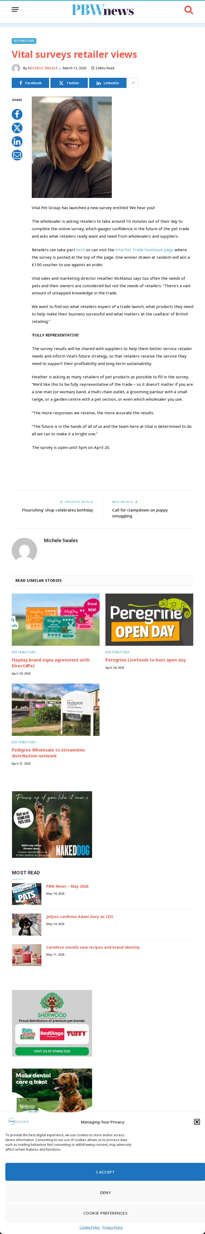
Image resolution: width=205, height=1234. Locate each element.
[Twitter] (17, 128)
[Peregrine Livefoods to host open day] (149, 620)
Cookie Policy (90, 1227)
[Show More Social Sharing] (133, 83)
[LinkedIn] (17, 141)
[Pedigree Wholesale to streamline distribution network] (56, 710)
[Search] (188, 9)
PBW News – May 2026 (67, 886)
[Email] (17, 155)
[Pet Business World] (102, 9)
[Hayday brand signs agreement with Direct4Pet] (56, 620)
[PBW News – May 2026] (26, 894)
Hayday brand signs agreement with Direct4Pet (51, 663)
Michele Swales (42, 68)
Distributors (24, 40)
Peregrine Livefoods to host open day (145, 660)
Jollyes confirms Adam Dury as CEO (79, 916)
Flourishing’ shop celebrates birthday (57, 510)
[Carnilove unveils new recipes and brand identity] (26, 955)
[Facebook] (17, 114)
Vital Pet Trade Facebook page (144, 249)
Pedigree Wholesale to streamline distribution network (48, 753)
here (80, 249)
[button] (197, 1122)
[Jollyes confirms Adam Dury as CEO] (26, 925)
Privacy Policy (112, 1227)
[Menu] (15, 9)
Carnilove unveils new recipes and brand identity (93, 947)
